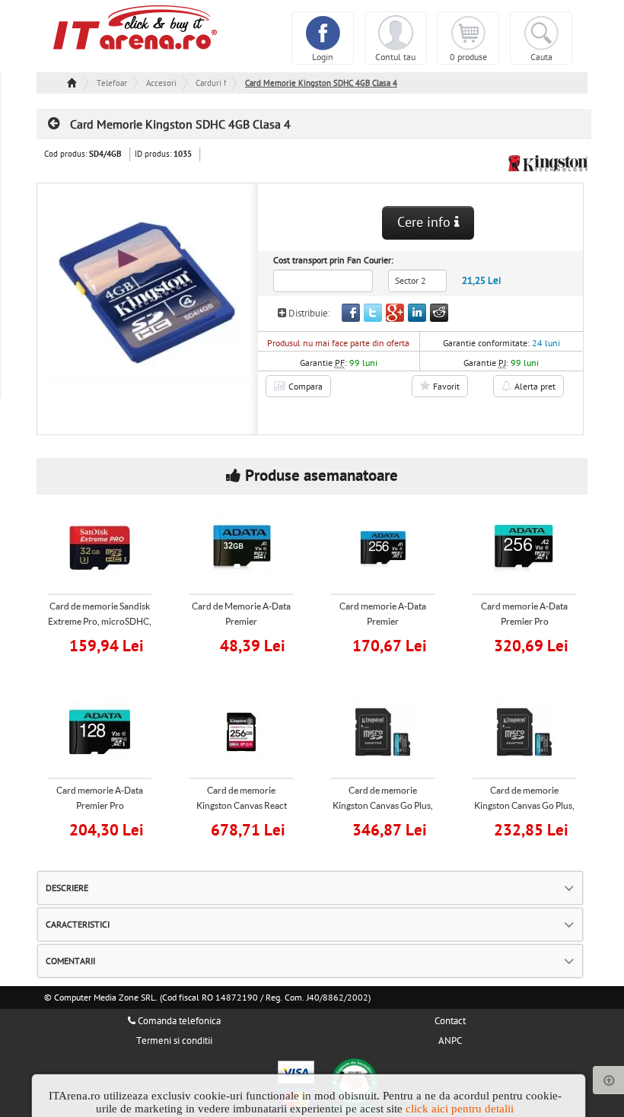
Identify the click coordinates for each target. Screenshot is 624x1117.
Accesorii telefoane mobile (161, 83)
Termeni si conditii (174, 1041)
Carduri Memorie (211, 83)
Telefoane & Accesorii (112, 83)
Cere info (425, 223)
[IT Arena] (135, 26)
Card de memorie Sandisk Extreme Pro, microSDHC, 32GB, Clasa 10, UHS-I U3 (99, 621)
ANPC (450, 1041)
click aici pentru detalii (460, 1109)
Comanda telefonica (178, 1021)
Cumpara (110, 644)
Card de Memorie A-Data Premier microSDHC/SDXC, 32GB (241, 621)
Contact (450, 1021)
